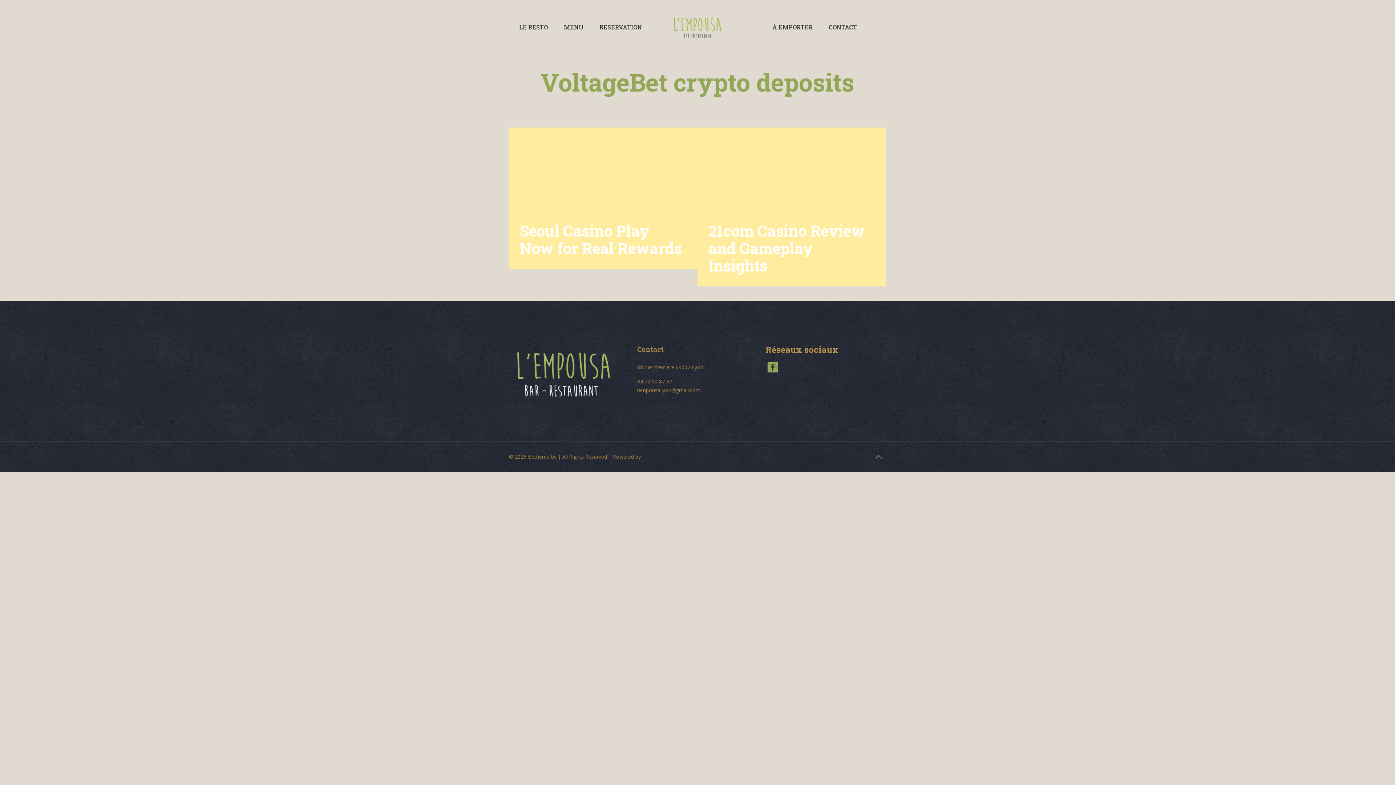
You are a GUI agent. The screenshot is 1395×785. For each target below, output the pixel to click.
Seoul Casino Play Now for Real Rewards (601, 239)
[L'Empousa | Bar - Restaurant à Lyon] (697, 27)
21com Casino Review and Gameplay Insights (786, 248)
